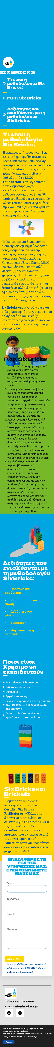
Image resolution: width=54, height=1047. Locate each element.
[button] (21, 591)
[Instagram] (20, 1013)
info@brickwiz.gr (26, 1006)
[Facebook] (9, 1013)
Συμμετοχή (18, 623)
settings (33, 1036)
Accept (9, 1042)
